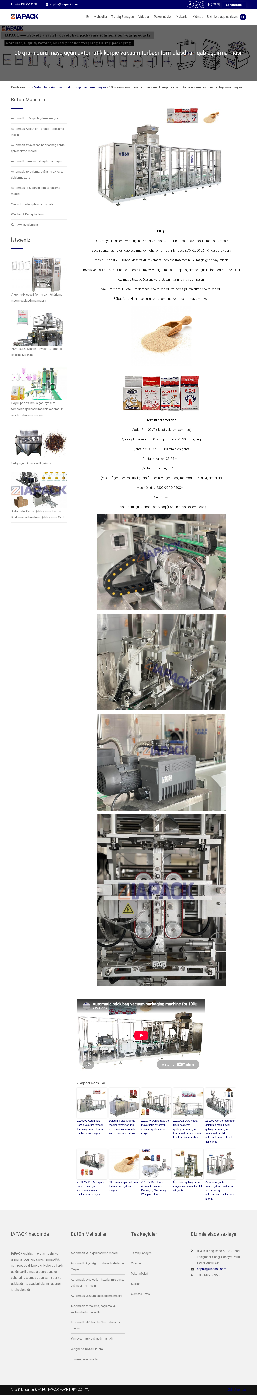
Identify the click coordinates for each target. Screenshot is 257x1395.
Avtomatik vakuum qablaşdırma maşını (78, 87)
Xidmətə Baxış (140, 1294)
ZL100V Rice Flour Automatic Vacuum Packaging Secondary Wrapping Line (154, 1188)
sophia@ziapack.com (64, 4)
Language (234, 5)
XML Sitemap (236, 1389)
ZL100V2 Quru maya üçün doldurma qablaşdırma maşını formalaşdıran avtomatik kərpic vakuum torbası (187, 1129)
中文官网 (213, 5)
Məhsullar (100, 17)
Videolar (144, 17)
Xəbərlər (182, 17)
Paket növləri (163, 17)
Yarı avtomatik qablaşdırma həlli (32, 204)
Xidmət (198, 17)
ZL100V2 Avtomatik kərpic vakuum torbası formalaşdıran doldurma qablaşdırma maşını (90, 1127)
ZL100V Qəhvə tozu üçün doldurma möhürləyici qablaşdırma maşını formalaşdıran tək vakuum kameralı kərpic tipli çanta (220, 1131)
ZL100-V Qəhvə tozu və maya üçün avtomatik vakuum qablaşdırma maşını (155, 1127)
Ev (88, 17)
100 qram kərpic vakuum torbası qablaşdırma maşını (123, 1186)
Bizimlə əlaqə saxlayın (222, 17)
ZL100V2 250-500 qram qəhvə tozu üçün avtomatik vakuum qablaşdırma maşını (90, 1188)
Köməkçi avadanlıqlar (25, 224)
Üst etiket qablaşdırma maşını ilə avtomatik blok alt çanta (188, 1186)
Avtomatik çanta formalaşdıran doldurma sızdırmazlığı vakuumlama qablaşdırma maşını (220, 1190)
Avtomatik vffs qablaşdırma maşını (34, 118)
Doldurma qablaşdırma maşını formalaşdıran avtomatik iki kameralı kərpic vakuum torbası (122, 1127)
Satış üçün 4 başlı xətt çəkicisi (31, 463)
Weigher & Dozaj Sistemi (27, 214)
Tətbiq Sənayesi (122, 17)
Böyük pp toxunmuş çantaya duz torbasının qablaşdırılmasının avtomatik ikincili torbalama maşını (37, 409)
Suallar (135, 1284)
